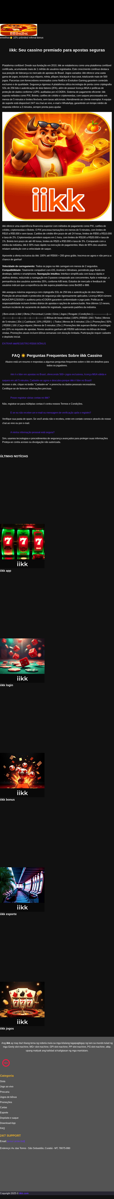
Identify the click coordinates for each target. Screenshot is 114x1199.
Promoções (6, 1102)
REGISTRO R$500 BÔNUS (31, 343)
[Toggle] (5, 373)
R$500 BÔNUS (34, 7)
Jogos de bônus (8, 1097)
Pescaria (4, 1092)
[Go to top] (1, 1197)
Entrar (9, 7)
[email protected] (16, 1141)
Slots (2, 1081)
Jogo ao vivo (6, 1086)
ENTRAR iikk (9, 343)
